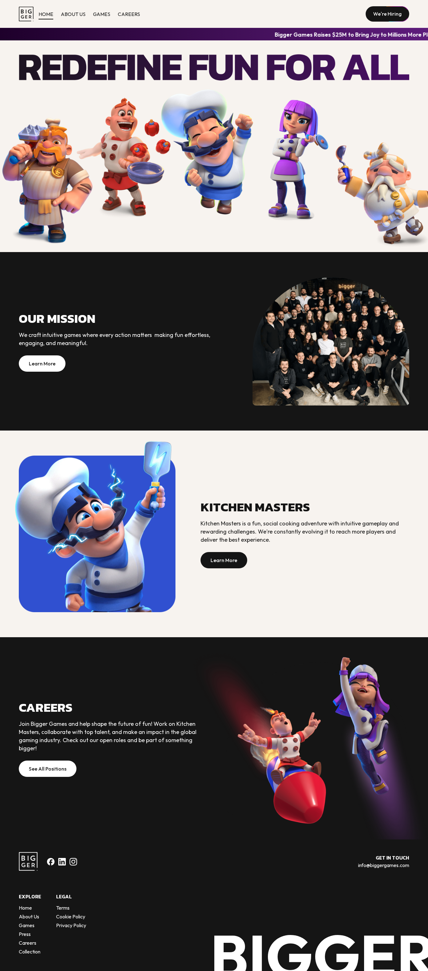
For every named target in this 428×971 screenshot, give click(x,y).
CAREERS (129, 14)
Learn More (42, 363)
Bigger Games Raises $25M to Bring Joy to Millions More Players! (256, 34)
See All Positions (47, 769)
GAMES (101, 14)
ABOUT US (73, 14)
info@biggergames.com (383, 865)
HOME (46, 14)
